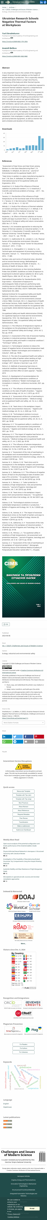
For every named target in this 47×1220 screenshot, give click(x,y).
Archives (11, 7)
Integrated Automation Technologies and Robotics (23, 1195)
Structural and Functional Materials (23, 1190)
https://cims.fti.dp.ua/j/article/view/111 (15, 718)
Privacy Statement (14, 1214)
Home (4, 7)
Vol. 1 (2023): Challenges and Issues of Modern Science (20, 10)
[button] (7, 737)
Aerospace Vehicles (23, 1176)
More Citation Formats (11, 723)
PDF (6, 624)
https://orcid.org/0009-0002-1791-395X (15, 42)
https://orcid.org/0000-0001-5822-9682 (15, 56)
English (6, 1104)
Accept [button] (32, 1208)
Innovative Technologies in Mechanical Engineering (23, 1185)
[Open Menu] (2, 2)
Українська (7, 1107)
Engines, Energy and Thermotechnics (23, 1180)
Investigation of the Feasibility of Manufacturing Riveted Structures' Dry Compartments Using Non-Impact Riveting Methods (22, 861)
